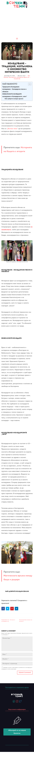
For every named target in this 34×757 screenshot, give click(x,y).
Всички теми (12, 129)
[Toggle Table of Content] (29, 84)
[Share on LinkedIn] (17, 608)
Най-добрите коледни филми (14, 99)
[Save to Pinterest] (12, 608)
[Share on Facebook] (3, 608)
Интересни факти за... (23, 77)
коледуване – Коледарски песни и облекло (14, 90)
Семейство (17, 78)
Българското (12, 77)
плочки (4, 536)
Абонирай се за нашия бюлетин (17, 732)
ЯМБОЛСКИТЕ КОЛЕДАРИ (12, 94)
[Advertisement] (17, 23)
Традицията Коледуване (10, 87)
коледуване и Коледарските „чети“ (14, 96)
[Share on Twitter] (8, 608)
